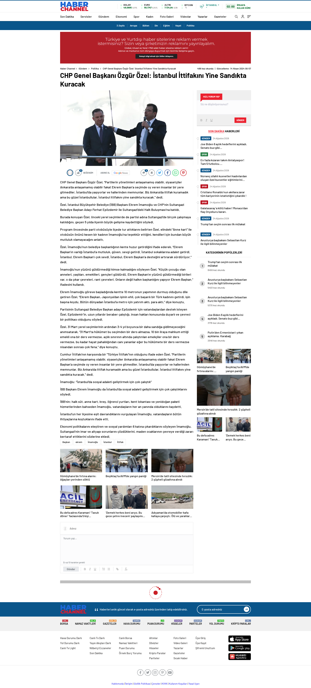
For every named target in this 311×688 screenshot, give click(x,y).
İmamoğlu (93, 442)
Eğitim (166, 25)
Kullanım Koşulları (178, 683)
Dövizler (154, 643)
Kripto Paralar (241, 622)
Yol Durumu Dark (70, 643)
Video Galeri (180, 643)
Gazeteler (220, 16)
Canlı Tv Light (68, 648)
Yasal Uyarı (194, 683)
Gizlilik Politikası (142, 683)
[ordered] (103, 569)
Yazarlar (203, 16)
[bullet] (108, 569)
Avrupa (133, 25)
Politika (190, 25)
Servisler (86, 16)
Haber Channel (67, 68)
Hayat (178, 25)
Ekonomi (121, 16)
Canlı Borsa (125, 638)
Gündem (103, 16)
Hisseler (176, 622)
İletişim (128, 683)
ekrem (79, 442)
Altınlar (153, 638)
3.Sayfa (121, 25)
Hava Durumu (131, 622)
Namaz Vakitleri (85, 622)
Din (156, 25)
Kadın (149, 16)
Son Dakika (67, 16)
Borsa (64, 622)
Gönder (71, 569)
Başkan (66, 442)
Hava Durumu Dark (71, 638)
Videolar (185, 16)
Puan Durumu (155, 622)
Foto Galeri (167, 16)
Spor (136, 16)
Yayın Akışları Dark (100, 643)
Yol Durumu (216, 622)
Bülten (146, 25)
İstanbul (107, 442)
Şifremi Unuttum (205, 648)
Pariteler (195, 622)
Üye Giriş (200, 638)
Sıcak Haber (180, 658)
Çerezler (156, 683)
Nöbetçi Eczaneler (100, 648)
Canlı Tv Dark (97, 638)
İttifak (120, 442)
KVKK (165, 683)
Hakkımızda (118, 683)
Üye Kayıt (200, 643)
